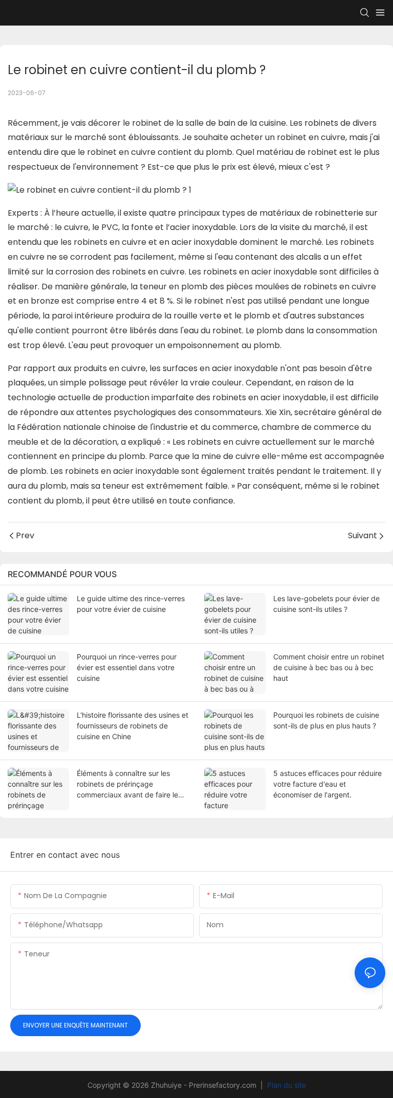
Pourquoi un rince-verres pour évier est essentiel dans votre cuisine (127, 667)
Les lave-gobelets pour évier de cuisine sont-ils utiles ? (326, 603)
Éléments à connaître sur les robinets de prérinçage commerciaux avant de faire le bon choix (127, 784)
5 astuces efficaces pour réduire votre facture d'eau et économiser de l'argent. (327, 784)
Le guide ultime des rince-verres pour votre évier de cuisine (131, 603)
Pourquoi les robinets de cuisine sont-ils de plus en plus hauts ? (326, 720)
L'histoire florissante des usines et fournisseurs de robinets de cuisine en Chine (132, 726)
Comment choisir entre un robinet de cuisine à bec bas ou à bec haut (328, 667)
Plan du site (285, 1085)
